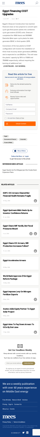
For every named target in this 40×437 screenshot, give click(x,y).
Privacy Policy (7, 422)
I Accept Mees (15, 118)
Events (12, 409)
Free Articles (7, 400)
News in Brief (16, 400)
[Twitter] (23, 433)
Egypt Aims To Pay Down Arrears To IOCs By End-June (18, 325)
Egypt (5, 136)
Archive (25, 400)
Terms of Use (20, 118)
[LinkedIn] (26, 433)
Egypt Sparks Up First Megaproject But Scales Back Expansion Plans (20, 171)
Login (27, 156)
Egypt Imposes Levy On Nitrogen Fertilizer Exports (17, 293)
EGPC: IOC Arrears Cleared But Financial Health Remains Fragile (17, 194)
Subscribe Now (16, 156)
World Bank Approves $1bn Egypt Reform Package (17, 277)
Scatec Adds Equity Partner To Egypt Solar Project (19, 310)
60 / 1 (17, 19)
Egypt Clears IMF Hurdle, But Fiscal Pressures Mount (18, 227)
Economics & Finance (10, 139)
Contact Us (18, 404)
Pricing (5, 404)
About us (6, 409)
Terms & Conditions (19, 422)
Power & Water (8, 142)
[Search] (37, 3)
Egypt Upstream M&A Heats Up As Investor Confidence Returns (17, 211)
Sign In (10, 404)
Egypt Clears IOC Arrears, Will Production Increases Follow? (16, 244)
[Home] (20, 3)
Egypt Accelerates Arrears (14, 260)
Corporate (23, 139)
